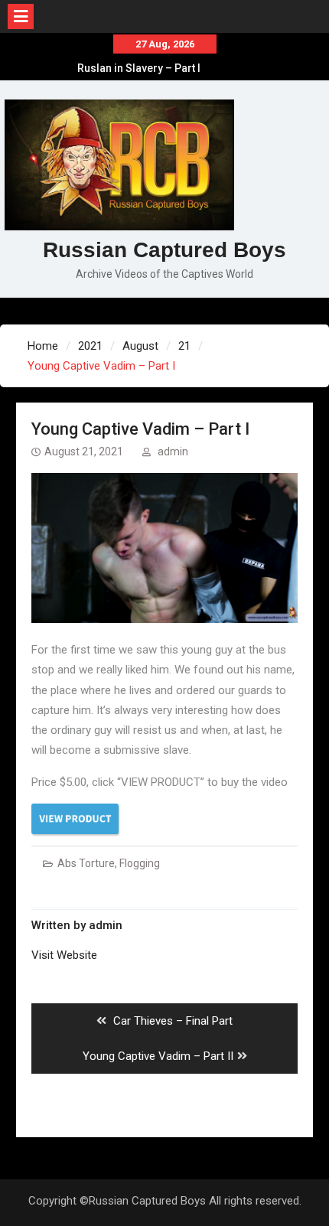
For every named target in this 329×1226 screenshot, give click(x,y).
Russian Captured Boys (164, 250)
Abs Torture (86, 863)
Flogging (139, 863)
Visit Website (64, 955)
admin (173, 451)
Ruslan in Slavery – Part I (138, 68)
